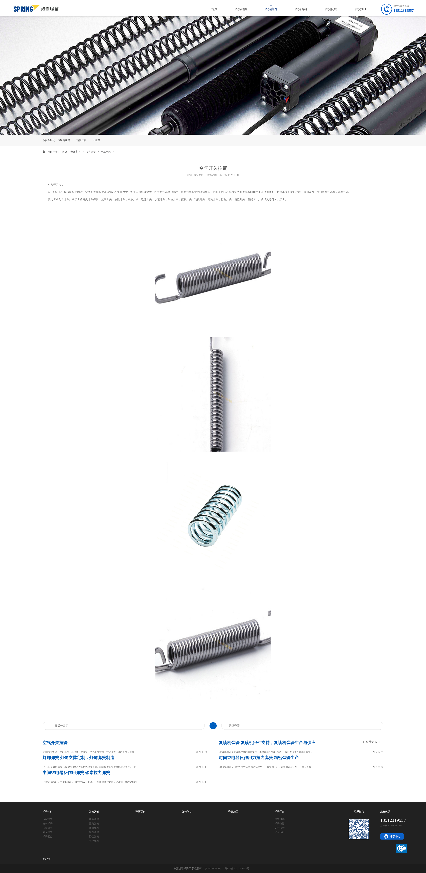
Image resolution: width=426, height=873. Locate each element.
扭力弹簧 (94, 828)
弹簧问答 (331, 9)
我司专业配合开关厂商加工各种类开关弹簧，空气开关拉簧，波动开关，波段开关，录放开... (91, 752)
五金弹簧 (94, 841)
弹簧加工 (361, 9)
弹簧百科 (301, 9)
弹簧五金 (48, 836)
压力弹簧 (94, 819)
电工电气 (106, 151)
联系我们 (280, 832)
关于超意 (280, 828)
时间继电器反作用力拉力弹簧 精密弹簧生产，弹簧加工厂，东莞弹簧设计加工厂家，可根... (266, 767)
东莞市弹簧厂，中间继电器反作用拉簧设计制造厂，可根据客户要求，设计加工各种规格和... (91, 782)
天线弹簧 (234, 725)
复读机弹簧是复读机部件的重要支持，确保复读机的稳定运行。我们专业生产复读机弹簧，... (267, 752)
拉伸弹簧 (48, 823)
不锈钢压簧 (64, 140)
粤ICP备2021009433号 (237, 868)
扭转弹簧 (48, 828)
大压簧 (96, 140)
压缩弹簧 (48, 819)
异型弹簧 (94, 832)
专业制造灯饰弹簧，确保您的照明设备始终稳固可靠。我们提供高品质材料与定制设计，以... (91, 767)
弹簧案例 (271, 9)
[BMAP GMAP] (213, 868)
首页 (214, 9)
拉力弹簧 (91, 151)
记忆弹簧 (94, 836)
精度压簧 (81, 140)
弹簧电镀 (280, 823)
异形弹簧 (48, 832)
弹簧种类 (241, 9)
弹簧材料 (280, 819)
